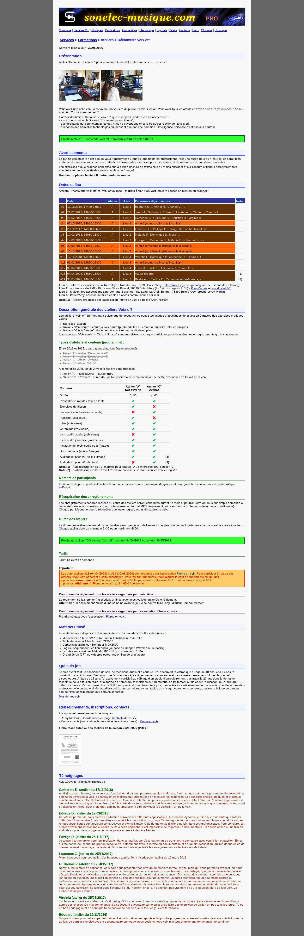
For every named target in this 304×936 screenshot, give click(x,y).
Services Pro (81, 30)
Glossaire (206, 30)
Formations (87, 40)
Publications (112, 30)
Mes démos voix (69, 696)
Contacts (184, 30)
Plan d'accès (172, 285)
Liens (195, 30)
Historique (221, 30)
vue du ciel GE (221, 288)
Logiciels (162, 30)
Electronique (146, 30)
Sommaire (65, 30)
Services (67, 40)
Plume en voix (128, 299)
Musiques (97, 30)
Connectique (129, 30)
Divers (173, 30)
